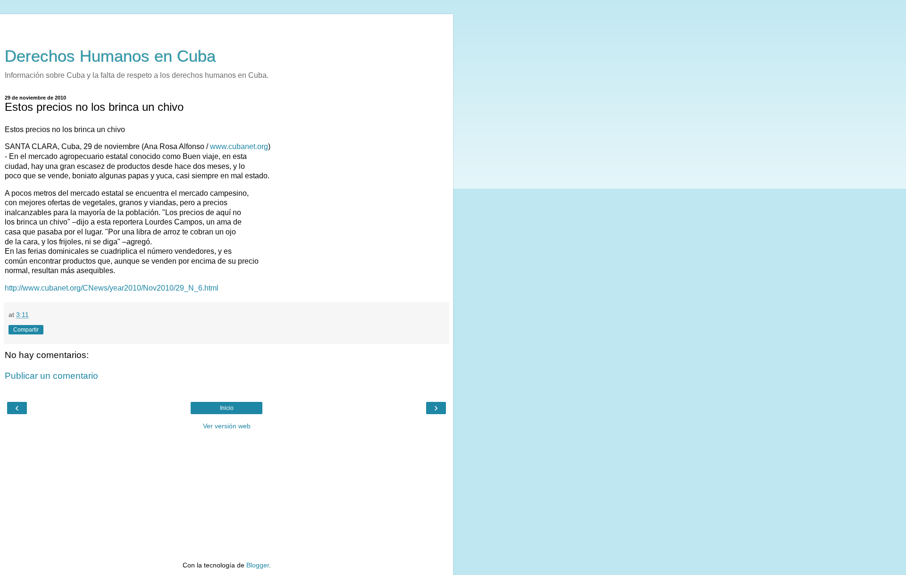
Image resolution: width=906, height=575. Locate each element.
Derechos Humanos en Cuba (110, 56)
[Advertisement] (226, 26)
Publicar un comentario (51, 376)
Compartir (26, 329)
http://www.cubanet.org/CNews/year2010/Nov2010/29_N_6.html (111, 288)
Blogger (257, 565)
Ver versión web (227, 426)
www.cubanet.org (239, 146)
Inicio (227, 408)
